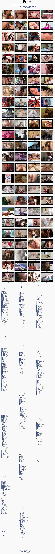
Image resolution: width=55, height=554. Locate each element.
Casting (2, 406)
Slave (37, 327)
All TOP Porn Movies (23, 6)
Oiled (20, 465)
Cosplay (2, 441)
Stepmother (38, 355)
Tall (37, 381)
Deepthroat (3, 474)
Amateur (2, 298)
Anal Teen (3, 306)
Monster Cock (21, 434)
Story (37, 359)
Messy (20, 422)
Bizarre (2, 363)
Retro (20, 545)
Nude (20, 456)
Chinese (2, 417)
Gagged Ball (21, 304)
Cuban (2, 450)
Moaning (20, 430)
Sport (37, 349)
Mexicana (20, 423)
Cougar (2, 443)
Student (37, 367)
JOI (19, 368)
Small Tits (38, 332)
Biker (2, 357)
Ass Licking (3, 315)
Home (20, 344)
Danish (2, 471)
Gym (19, 328)
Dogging (2, 480)
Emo (2, 501)
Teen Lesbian (38, 388)
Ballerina (2, 338)
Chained (2, 411)
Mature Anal (21, 417)
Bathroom (3, 343)
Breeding (3, 381)
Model (20, 431)
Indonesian (21, 359)
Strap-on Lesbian (39, 361)
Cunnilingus (3, 460)
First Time (3, 533)
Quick (20, 538)
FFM (2, 516)
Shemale (38, 313)
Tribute (37, 415)
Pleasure (20, 502)
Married (20, 411)
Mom (20, 432)
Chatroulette (3, 414)
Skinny (37, 324)
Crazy (2, 446)
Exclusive (3, 508)
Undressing (38, 427)
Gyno (20, 329)
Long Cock (21, 400)
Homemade (21, 343)
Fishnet (2, 534)
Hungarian (21, 353)
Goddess (20, 318)
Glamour (20, 314)
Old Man (20, 467)
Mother (20, 437)
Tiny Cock (38, 400)
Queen (20, 537)
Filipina (2, 530)
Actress (2, 291)
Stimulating (38, 356)
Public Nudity (21, 521)
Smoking (38, 333)
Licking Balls (21, 394)
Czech (2, 464)
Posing (20, 509)
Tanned (37, 382)
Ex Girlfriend (3, 507)
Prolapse (20, 516)
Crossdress (3, 448)
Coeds (2, 432)
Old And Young (21, 466)
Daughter (3, 473)
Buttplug (2, 391)
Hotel (20, 347)
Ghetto (20, 312)
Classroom (3, 422)
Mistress (20, 429)
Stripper (37, 365)
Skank (37, 323)
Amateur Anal (3, 295)
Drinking (2, 492)
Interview (20, 364)
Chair (2, 412)
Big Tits (2, 356)
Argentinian (3, 312)
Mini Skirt (20, 427)
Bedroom (3, 349)
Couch (2, 442)
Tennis (37, 391)
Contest (2, 439)
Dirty (2, 477)
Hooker (20, 345)
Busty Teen (3, 389)
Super (37, 371)
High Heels (21, 341)
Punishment (21, 528)
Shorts (37, 316)
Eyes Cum (3, 513)
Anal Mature (3, 305)
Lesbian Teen (21, 392)
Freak (20, 296)
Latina (20, 388)
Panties (20, 482)
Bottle (2, 375)
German (20, 311)
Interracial (21, 363)
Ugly (37, 423)
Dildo (2, 476)
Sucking (37, 370)
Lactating (20, 383)
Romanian (38, 287)
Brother (2, 384)
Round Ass (38, 290)
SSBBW (37, 295)
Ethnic (2, 505)
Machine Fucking (22, 409)
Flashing (20, 286)
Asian (2, 313)
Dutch (2, 496)
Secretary (38, 303)
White (37, 449)
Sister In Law (38, 321)
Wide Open (38, 451)
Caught (2, 408)
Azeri (2, 324)
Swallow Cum (39, 373)
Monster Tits (21, 435)
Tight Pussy (38, 398)
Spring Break (38, 351)
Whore (37, 450)
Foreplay (20, 293)
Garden (20, 309)
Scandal (37, 299)
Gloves (20, 317)
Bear (2, 346)
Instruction (21, 362)
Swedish (38, 374)
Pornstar (20, 507)
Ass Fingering (3, 314)
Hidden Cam (21, 340)
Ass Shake (3, 316)
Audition (2, 321)
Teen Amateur (39, 386)
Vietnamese (38, 433)
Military (20, 425)
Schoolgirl (38, 300)
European (3, 506)
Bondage (2, 372)
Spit (37, 348)
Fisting (2, 535)
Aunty (2, 322)
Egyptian (2, 500)
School (37, 301)
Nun (19, 458)
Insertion (20, 361)
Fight (2, 529)
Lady (19, 385)
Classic (2, 421)
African (2, 292)
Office (20, 464)
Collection (3, 433)
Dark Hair (3, 472)
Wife (37, 452)
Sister (37, 322)
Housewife (21, 349)
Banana (2, 340)
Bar (1, 342)
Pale (19, 481)
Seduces (38, 304)
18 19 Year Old (4, 286)
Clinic (2, 424)
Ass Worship (3, 319)
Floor (20, 289)
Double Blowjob (4, 486)
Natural (20, 448)
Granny (20, 323)
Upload (53, 1)
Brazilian (2, 378)
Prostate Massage (22, 517)
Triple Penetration (39, 417)
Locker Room (21, 398)
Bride (2, 382)
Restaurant (21, 544)
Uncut (37, 425)
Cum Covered (3, 453)
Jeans (20, 371)
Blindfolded (3, 366)
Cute (2, 463)
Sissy (37, 320)
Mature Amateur (22, 416)
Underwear (38, 426)
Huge (20, 351)
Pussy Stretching (22, 533)
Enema (2, 502)
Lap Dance (21, 386)
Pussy (20, 534)
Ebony (2, 499)
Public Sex (21, 522)
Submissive (38, 369)
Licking (20, 395)
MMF (20, 408)
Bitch (2, 362)
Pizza (20, 501)
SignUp (47, 1)
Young (37, 461)
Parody (20, 486)
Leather (20, 389)
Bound (2, 376)
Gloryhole (20, 316)
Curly (2, 462)
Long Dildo (21, 401)
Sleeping (38, 328)
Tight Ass (38, 397)
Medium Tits (21, 421)
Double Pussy (3, 490)
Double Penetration (5, 489)
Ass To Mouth (3, 318)
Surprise (37, 372)
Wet (37, 447)
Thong (37, 393)
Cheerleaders (3, 416)
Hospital (20, 346)
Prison (20, 514)
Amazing (2, 299)
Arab (2, 311)
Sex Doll (37, 308)
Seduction (38, 305)
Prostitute (21, 519)
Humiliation (21, 352)
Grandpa (20, 322)
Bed (2, 350)
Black (2, 365)
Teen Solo (38, 389)
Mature (20, 419)
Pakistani (20, 480)
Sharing (37, 310)
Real (19, 542)
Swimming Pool (39, 375)
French (20, 298)
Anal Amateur (3, 301)
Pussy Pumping (21, 532)
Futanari (20, 301)
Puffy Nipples (21, 524)
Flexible (20, 288)
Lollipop (20, 399)
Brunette (3, 385)
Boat (2, 370)
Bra (1, 380)
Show (37, 318)
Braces (2, 377)
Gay (19, 310)
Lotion (20, 403)
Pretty (20, 512)
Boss (2, 374)
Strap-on (38, 362)
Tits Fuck (38, 401)
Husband (20, 355)
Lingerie (20, 397)
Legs (19, 390)
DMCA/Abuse (23, 551)
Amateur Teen (3, 297)
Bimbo (2, 359)
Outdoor (20, 474)
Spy (37, 352)
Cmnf (2, 429)
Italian (20, 365)
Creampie (3, 447)
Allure (2, 294)
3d (1, 287)
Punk (20, 529)
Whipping (38, 448)
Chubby (2, 419)
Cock (2, 431)
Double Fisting (4, 488)
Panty (20, 484)
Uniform (37, 428)
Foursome (20, 295)
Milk (19, 426)
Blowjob (2, 369)
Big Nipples (3, 355)
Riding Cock (21, 546)
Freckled (20, 297)
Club (2, 428)
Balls (2, 339)
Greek (20, 324)
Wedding (38, 444)
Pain (19, 479)
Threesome (38, 394)
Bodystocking (3, 371)
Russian (37, 292)
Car (1, 405)
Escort (2, 504)
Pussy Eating (21, 530)
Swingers (38, 377)
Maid (20, 410)
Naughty (20, 450)
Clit (1, 425)
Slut (37, 331)
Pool (19, 506)
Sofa (37, 335)
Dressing (2, 491)
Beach (2, 344)
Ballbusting (3, 337)
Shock (37, 314)
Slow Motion (38, 330)
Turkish (37, 418)
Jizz (19, 373)
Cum (2, 459)
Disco (2, 478)
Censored (3, 410)
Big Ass (2, 351)
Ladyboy (20, 384)
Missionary (21, 428)
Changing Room (4, 413)
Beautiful (3, 347)
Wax (37, 442)
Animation (3, 309)
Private (20, 515)
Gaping (20, 308)
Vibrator (37, 432)
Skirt (37, 325)
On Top (20, 468)
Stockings (38, 357)
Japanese (20, 370)
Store (37, 358)
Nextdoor (20, 454)
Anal (2, 308)
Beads (2, 345)
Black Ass (3, 364)
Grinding (20, 325)
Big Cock (3, 352)
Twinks (37, 419)
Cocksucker (3, 430)
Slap (37, 326)
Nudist (20, 457)
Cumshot (3, 458)
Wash (37, 440)
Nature (20, 449)
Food (20, 290)
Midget (20, 424)
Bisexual (2, 361)
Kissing (20, 377)
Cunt (2, 461)
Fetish (2, 528)
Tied (37, 396)
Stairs (37, 354)
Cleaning (2, 423)
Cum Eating (3, 454)
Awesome (3, 323)
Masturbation (21, 415)
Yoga (37, 460)
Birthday (2, 360)
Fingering (3, 531)
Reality (20, 541)
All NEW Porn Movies (32, 6)
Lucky (20, 404)
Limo (20, 396)
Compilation (3, 437)
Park (19, 485)
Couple (2, 444)
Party (20, 487)
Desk (2, 475)
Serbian (37, 307)
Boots (2, 373)
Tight (37, 399)
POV (20, 477)
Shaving (37, 312)
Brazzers (2, 379)
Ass (1, 320)
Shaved (37, 311)
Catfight (2, 407)
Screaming (38, 302)
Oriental (20, 473)
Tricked (37, 416)
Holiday (20, 342)
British (2, 383)
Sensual (37, 306)
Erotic (2, 503)
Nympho (20, 461)
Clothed (2, 427)
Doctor (2, 479)
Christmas (3, 418)
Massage (20, 413)
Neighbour (21, 452)
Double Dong (3, 487)
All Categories (27, 7)
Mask (20, 412)
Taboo (37, 380)
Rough (37, 289)
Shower (37, 317)
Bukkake (3, 387)
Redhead (20, 543)
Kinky (20, 376)
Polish (20, 505)
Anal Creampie (4, 303)
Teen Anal (38, 387)
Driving (2, 493)
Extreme (2, 512)
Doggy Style (3, 481)
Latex (20, 387)
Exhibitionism (3, 509)
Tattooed (38, 383)
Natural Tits (21, 447)
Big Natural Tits (4, 354)
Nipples (20, 455)
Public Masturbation (22, 520)
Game (20, 306)
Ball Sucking (3, 336)
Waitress (38, 439)
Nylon (20, 460)
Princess (20, 513)
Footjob (20, 292)
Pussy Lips (21, 531)
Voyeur (37, 436)
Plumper (20, 503)
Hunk (20, 354)
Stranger (38, 360)
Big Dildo (3, 353)
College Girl (3, 434)
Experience (3, 511)
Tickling (37, 395)
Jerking (20, 372)
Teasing (37, 385)
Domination (3, 482)
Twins (37, 420)
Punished (20, 527)
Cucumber (3, 452)
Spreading (38, 350)
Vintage (37, 434)
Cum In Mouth (4, 455)
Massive (20, 414)
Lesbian (20, 393)
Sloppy (37, 329)
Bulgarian (3, 388)
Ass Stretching (4, 317)
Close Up (3, 426)
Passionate (21, 488)
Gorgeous (20, 320)
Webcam (38, 443)
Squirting (38, 353)
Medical (20, 420)
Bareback (3, 341)
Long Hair (20, 402)
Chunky (2, 420)
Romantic (38, 288)
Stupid (37, 368)
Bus (2, 390)
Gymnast (20, 327)
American (3, 300)
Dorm (2, 484)
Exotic (2, 510)
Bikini (2, 358)
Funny (20, 300)
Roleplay (38, 286)
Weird (37, 445)
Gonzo (20, 319)
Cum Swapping (4, 456)
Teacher (37, 384)
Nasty (20, 446)
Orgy (20, 472)
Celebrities (3, 409)
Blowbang (3, 368)
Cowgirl (2, 445)
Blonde (2, 367)
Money (20, 433)
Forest (20, 294)
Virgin (37, 435)
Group (20, 326)
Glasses (20, 315)
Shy (37, 319)
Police (20, 504)
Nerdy (20, 453)
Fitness (20, 285)
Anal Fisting (3, 304)
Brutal (2, 386)
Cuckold (2, 451)
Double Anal (3, 485)
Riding (37, 285)
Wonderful (38, 453)
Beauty (2, 348)
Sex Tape (38, 309)
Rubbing (37, 291)
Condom (2, 438)
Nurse (20, 459)
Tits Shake (38, 402)
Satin (37, 297)
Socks (37, 334)
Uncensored (38, 424)
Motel (20, 436)
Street (37, 364)
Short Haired (38, 315)
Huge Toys (21, 350)
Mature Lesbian (22, 418)
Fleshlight (20, 287)
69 (1, 288)
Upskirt (37, 429)
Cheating (3, 415)
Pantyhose (21, 483)
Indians (20, 358)
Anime (2, 310)
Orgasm (20, 471)
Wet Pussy (38, 446)
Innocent (20, 360)
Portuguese (21, 508)
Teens (37, 390)
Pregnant (20, 511)
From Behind (21, 299)
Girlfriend (20, 313)
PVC (19, 478)
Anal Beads (3, 302)
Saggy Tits (38, 296)
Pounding (20, 510)
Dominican (3, 483)
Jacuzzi (20, 369)
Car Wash (3, 403)
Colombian (3, 436)
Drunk (2, 494)
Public (20, 523)
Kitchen (20, 378)
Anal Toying (3, 307)
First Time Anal (4, 532)
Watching (38, 441)
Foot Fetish (21, 291)
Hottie (20, 348)
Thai (37, 392)
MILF (20, 407)
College (2, 435)
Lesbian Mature (22, 391)
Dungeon (3, 495)
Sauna (37, 298)
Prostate (20, 518)
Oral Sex (20, 470)
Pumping (20, 526)
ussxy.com (32, 551)
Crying (2, 449)
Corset (2, 440)
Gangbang (21, 307)
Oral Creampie (21, 469)
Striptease (38, 366)
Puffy (20, 525)
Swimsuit (38, 376)
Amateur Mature (4, 296)
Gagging (20, 305)
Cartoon (2, 404)
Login (43, 1)
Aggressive (3, 293)
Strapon (37, 363)
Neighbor (20, 451)
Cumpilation (3, 457)
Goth (20, 321)
